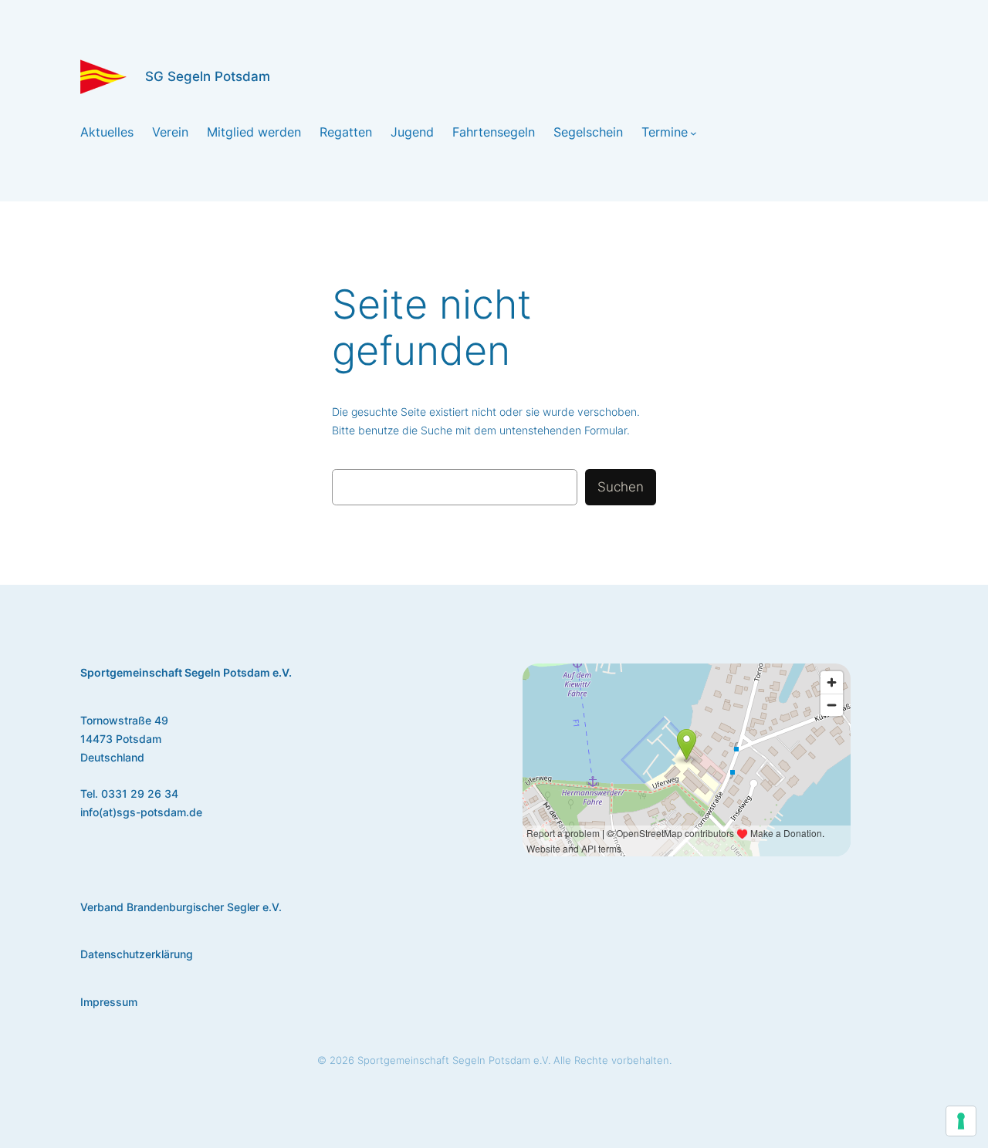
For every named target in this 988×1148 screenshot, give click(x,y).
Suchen (620, 487)
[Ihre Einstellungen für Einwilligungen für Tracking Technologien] (961, 1121)
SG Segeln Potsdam (207, 76)
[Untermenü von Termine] (693, 132)
